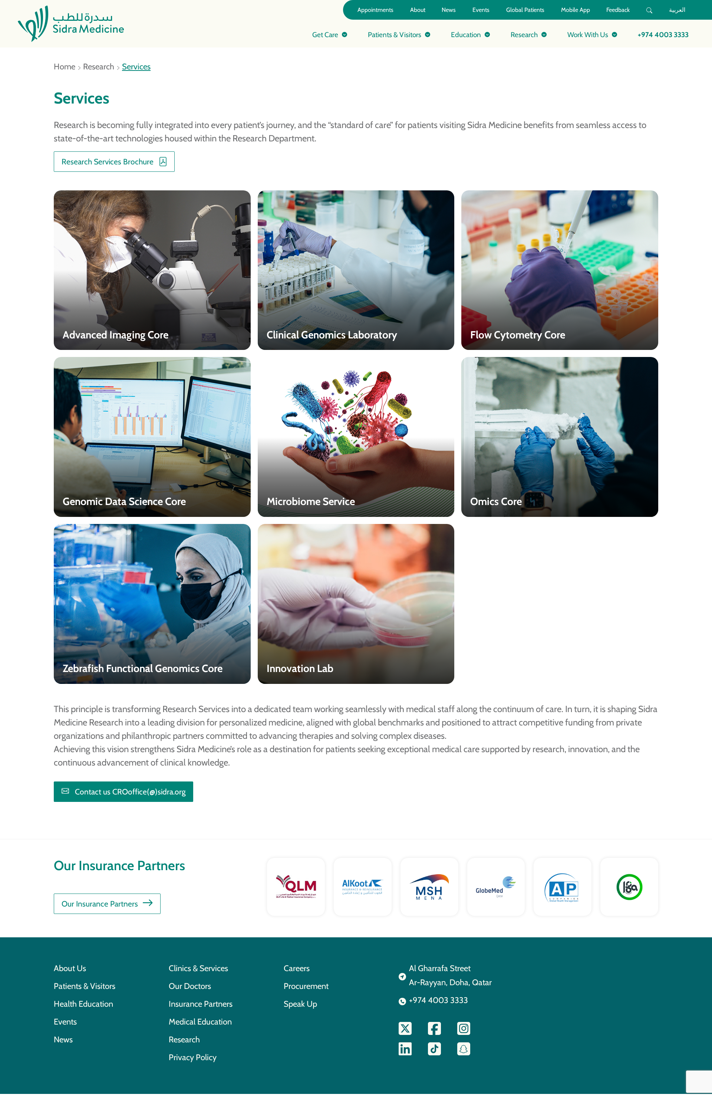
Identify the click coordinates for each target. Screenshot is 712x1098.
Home (64, 66)
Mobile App (575, 9)
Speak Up (300, 1004)
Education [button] (466, 34)
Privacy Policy (193, 1057)
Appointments (375, 9)
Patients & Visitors (84, 986)
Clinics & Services (198, 968)
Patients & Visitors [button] (394, 34)
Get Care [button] (325, 34)
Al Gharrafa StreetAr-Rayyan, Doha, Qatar (450, 975)
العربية (677, 9)
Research (98, 66)
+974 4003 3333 (663, 34)
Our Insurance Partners (100, 903)
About (417, 9)
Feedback (618, 9)
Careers (297, 968)
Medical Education (200, 1021)
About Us (70, 968)
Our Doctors (190, 986)
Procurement (306, 986)
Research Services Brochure (108, 161)
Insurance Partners (201, 1004)
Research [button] (524, 34)
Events (481, 9)
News (449, 9)
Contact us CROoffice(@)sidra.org (130, 791)
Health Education (83, 1004)
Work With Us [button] (587, 34)
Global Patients (525, 9)
